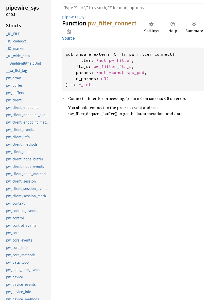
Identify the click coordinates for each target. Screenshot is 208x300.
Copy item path (69, 31)
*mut (102, 60)
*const (118, 72)
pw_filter (120, 60)
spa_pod (135, 72)
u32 (105, 78)
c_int (84, 84)
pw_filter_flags (113, 66)
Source (68, 38)
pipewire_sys (74, 16)
